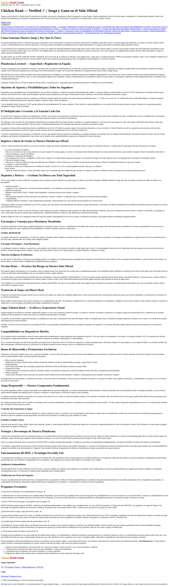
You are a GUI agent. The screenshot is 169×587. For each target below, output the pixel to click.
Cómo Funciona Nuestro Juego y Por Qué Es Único (20, 27)
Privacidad (5, 576)
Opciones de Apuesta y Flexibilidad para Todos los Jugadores (107, 27)
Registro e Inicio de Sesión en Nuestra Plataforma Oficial (22, 29)
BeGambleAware (28, 567)
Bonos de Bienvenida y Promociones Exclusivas (130, 31)
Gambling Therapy (12, 567)
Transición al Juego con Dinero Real (23, 31)
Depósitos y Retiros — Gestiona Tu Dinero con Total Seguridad (67, 29)
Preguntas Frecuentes (112, 33)
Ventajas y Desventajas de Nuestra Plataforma (44, 33)
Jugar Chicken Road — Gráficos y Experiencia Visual (58, 31)
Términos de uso (15, 576)
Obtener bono (6, 22)
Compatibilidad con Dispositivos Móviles (95, 31)
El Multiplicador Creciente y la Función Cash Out (149, 27)
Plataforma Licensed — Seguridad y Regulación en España (62, 27)
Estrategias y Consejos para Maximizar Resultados (110, 29)
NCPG (40, 567)
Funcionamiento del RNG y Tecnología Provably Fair (82, 33)
